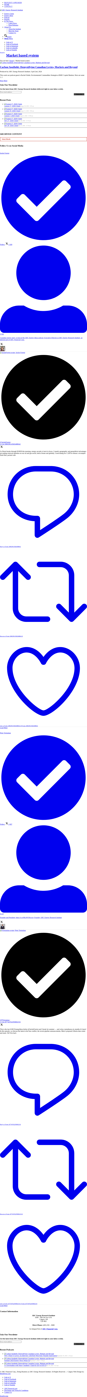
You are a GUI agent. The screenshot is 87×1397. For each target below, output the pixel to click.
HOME (6, 4)
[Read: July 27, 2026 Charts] (13, 119)
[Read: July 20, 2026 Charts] (13, 124)
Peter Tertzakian (20, 930)
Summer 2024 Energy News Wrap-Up (17, 1360)
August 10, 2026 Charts (12, 111)
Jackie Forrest (20, 352)
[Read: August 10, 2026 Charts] (13, 109)
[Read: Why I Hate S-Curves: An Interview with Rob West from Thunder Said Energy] (29, 1354)
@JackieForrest (5, 442)
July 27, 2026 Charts (11, 121)
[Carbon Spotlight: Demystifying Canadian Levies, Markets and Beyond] (25, 63)
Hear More (3, 81)
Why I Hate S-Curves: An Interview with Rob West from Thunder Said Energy (30, 1356)
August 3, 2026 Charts (11, 116)
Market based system (22, 55)
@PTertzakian (5, 1020)
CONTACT (8, 6)
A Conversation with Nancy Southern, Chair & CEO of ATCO (25, 1365)
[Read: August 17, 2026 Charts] (13, 104)
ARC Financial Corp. (50, 1329)
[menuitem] (45, 3)
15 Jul (10, 1022)
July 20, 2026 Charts (11, 125)
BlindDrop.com (5, 1374)
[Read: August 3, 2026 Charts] (13, 114)
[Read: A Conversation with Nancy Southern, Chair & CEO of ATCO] (29, 1363)
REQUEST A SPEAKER (13, 3)
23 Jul (10, 444)
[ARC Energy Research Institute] (11, 10)
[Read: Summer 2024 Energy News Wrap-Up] (29, 1359)
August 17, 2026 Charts (12, 106)
